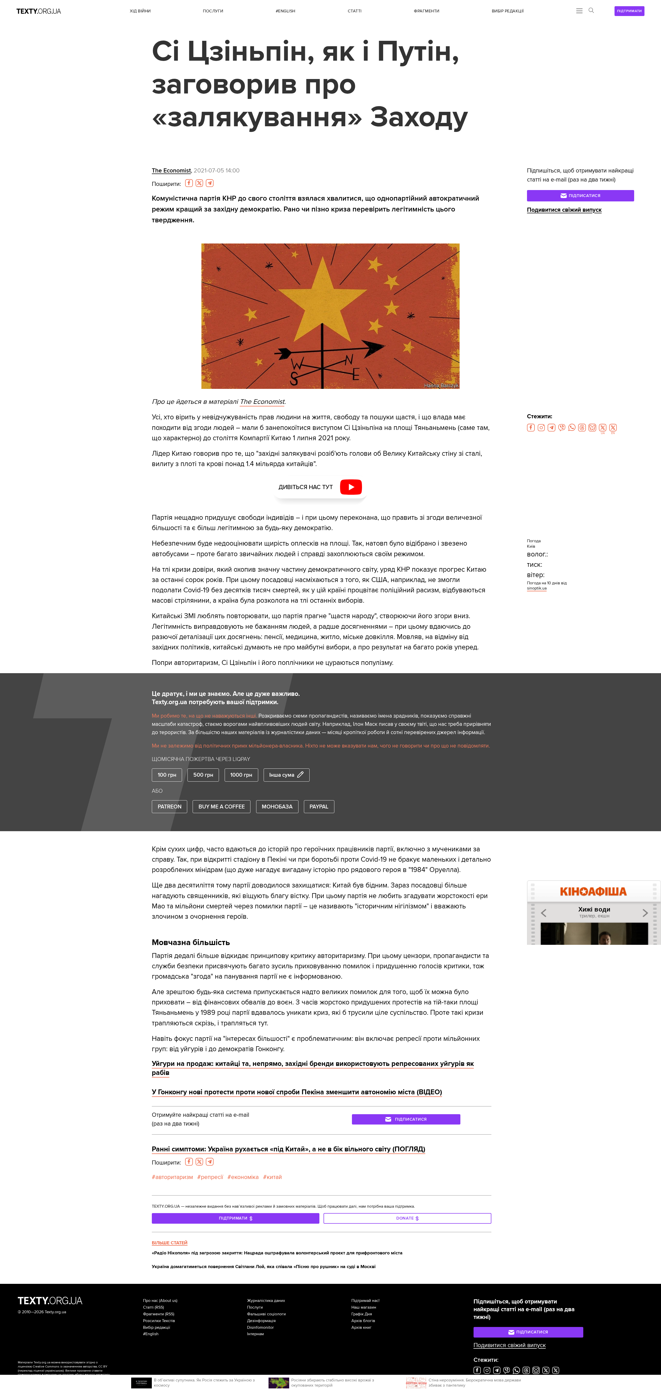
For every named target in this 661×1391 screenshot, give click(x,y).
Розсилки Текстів (159, 1320)
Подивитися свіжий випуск (564, 210)
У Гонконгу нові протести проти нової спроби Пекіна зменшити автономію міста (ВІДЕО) (297, 1092)
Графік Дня (361, 1314)
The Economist (171, 170)
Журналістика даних (266, 1300)
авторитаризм (174, 1177)
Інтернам (255, 1334)
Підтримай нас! (365, 1300)
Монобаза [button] (277, 806)
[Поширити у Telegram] (210, 183)
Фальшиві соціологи (266, 1314)
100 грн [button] (167, 775)
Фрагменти (153, 1314)
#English (151, 1334)
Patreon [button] (170, 806)
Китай (274, 1177)
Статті (148, 1307)
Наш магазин (363, 1307)
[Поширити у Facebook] (189, 183)
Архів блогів (363, 1320)
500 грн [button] (203, 775)
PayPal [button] (319, 806)
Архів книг (361, 1327)
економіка (245, 1177)
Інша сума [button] (281, 775)
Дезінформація (261, 1320)
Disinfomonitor (260, 1327)
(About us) (168, 1300)
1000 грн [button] (241, 775)
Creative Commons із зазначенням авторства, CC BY (70, 1367)
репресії (212, 1177)
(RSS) (159, 1307)
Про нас (150, 1300)
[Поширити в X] (199, 183)
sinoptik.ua (537, 588)
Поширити (166, 184)
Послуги (255, 1307)
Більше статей (169, 1243)
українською (54, 1371)
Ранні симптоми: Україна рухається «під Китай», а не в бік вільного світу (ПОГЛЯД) (288, 1149)
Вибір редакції (156, 1327)
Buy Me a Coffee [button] (222, 806)
